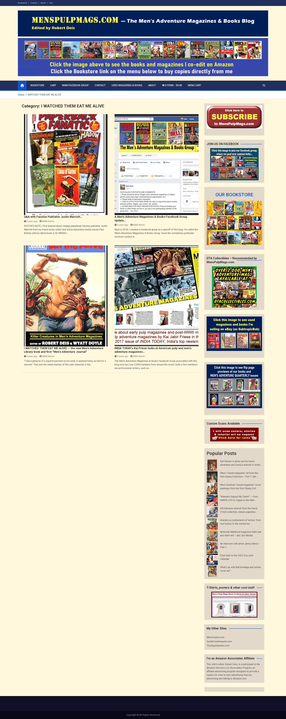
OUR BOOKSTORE (234, 194)
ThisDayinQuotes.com (218, 645)
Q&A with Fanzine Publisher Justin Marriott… (53, 216)
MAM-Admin (48, 221)
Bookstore (22, 3)
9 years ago (32, 221)
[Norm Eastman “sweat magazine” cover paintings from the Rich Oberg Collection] (212, 488)
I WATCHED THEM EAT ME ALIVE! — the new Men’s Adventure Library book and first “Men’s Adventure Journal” (63, 350)
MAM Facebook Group (75, 85)
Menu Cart (194, 85)
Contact (33, 3)
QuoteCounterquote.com (219, 641)
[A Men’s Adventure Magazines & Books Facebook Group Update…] (157, 164)
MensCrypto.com (215, 637)
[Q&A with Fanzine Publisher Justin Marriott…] (66, 164)
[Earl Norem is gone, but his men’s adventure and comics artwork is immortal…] (212, 465)
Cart (51, 3)
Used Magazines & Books (127, 85)
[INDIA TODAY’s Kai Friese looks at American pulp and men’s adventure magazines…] (157, 295)
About (43, 3)
